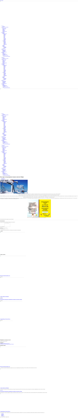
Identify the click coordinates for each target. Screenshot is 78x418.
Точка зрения (4, 53)
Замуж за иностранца (5, 85)
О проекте (2, 57)
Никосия (5, 41)
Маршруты (4, 46)
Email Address (1, 342)
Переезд (2, 80)
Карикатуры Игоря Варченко (7, 56)
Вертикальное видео (6, 86)
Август (4, 69)
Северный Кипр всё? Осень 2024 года (5, 411)
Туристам (2, 27)
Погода (3, 77)
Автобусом (5, 47)
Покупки (4, 30)
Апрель (4, 67)
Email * (1, 228)
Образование (4, 51)
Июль (4, 37)
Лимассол (5, 73)
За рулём (3, 62)
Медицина (4, 138)
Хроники (4, 64)
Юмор (3, 143)
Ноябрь (4, 127)
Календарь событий (5, 33)
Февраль (5, 122)
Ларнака (5, 42)
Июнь (4, 68)
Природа (4, 45)
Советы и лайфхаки (5, 31)
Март (4, 35)
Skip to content (1, 0)
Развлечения (4, 61)
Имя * (0, 227)
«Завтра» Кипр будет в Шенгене (4, 296)
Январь (4, 34)
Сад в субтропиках (5, 83)
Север (4, 44)
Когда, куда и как (4, 59)
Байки (3, 84)
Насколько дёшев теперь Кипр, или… (5, 275)
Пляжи (3, 29)
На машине (5, 78)
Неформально (2, 52)
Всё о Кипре (2, 32)
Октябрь (5, 70)
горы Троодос (5, 75)
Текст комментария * (2, 226)
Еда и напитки (4, 28)
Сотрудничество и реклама (5, 58)
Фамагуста (5, 43)
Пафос (4, 74)
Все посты (4, 63)
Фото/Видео (4, 54)
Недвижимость (4, 50)
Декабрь (5, 40)
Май (4, 36)
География (4, 72)
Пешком (5, 79)
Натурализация (4, 49)
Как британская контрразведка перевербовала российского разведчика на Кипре (11, 299)
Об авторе (4, 26)
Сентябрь (5, 38)
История (3, 48)
